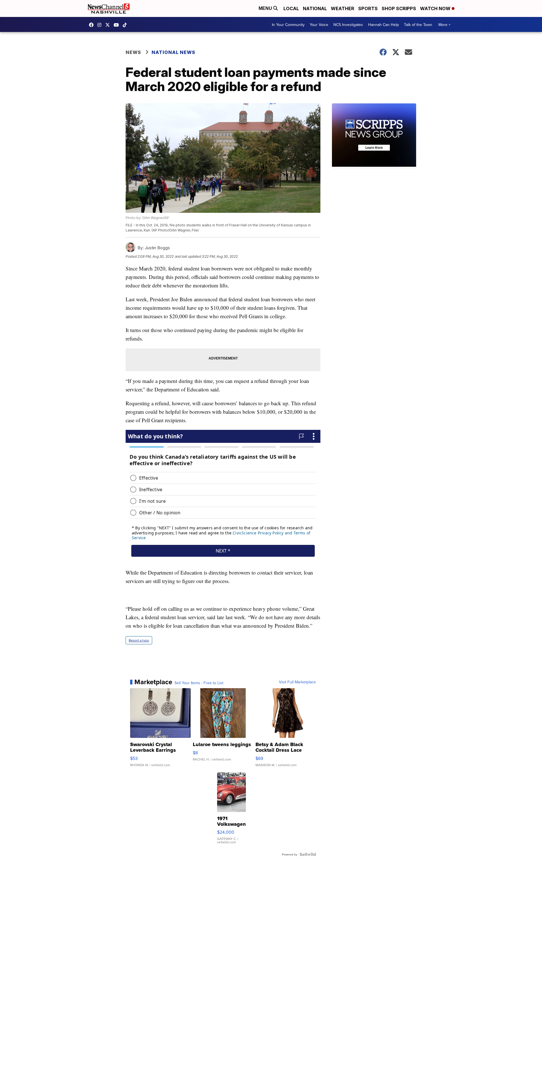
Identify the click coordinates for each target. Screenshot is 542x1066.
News (133, 52)
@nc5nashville (126, 25)
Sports (368, 8)
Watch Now (436, 8)
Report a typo (139, 640)
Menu (266, 8)
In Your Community (288, 24)
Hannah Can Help (383, 24)
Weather (342, 8)
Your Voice (319, 24)
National (315, 8)
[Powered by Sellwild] (308, 854)
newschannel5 (92, 25)
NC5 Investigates (348, 24)
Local (291, 8)
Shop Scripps (399, 8)
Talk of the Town (418, 24)
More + (444, 24)
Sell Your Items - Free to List (198, 683)
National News (173, 52)
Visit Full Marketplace (297, 682)
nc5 (109, 25)
